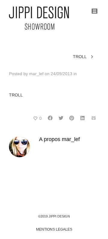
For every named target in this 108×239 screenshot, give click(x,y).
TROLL (16, 95)
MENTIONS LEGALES (54, 229)
